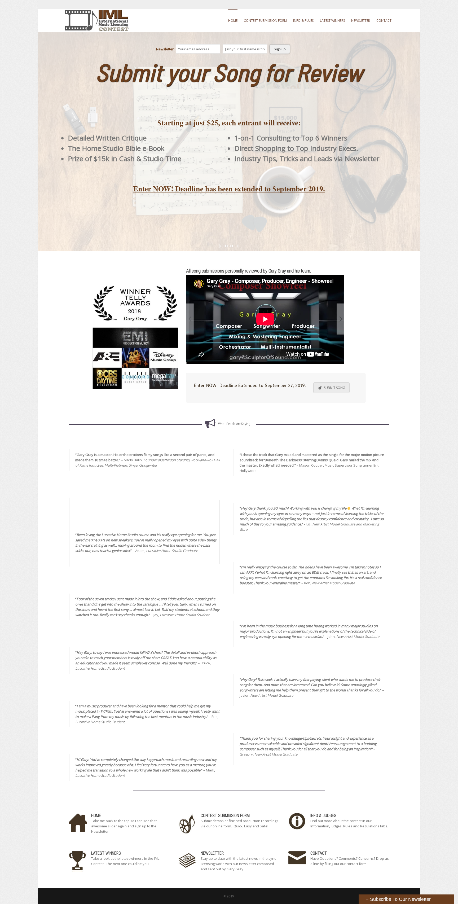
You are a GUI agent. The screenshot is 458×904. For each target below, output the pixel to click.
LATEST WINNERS (332, 20)
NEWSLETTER (360, 20)
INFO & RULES (303, 20)
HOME (232, 20)
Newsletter (165, 49)
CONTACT (383, 20)
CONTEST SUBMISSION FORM (265, 20)
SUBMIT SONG (334, 387)
